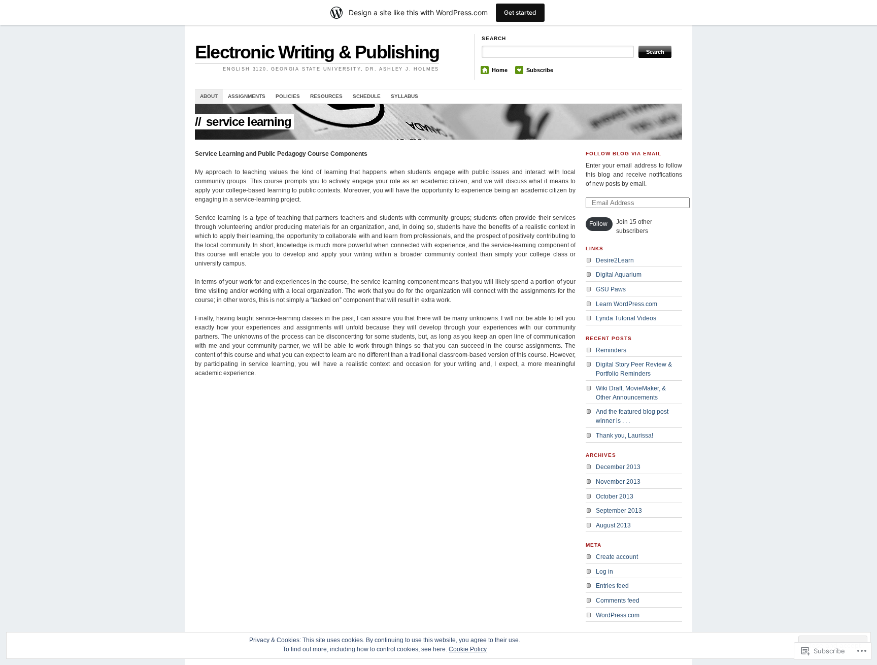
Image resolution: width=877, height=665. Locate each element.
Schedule (367, 96)
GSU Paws (611, 289)
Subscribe (539, 70)
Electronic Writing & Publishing (317, 52)
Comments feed (617, 600)
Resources (326, 96)
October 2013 (614, 496)
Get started (520, 12)
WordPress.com (617, 615)
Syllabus (404, 96)
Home (500, 70)
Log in (604, 571)
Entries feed (612, 585)
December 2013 (618, 467)
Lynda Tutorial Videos (626, 318)
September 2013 (619, 510)
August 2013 (613, 525)
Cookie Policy (468, 649)
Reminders (611, 350)
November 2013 (618, 481)
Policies (288, 96)
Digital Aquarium (619, 274)
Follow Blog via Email (623, 153)
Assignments (246, 96)
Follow (598, 223)
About (209, 96)
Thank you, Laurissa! (624, 435)
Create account (617, 556)
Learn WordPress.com (626, 304)
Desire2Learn (615, 260)
